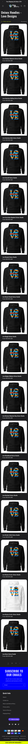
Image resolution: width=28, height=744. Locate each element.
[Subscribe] (23, 685)
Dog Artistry (8, 736)
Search (4, 697)
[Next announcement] (25, 1)
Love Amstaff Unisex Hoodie (10, 177)
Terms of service (14, 738)
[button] (14, 742)
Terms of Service (7, 710)
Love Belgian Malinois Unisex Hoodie (12, 376)
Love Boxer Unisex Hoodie (9, 654)
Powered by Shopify (15, 736)
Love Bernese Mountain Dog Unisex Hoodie (13, 416)
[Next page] (19, 663)
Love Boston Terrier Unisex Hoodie (11, 574)
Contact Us (5, 700)
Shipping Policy (6, 713)
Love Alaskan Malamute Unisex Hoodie (12, 58)
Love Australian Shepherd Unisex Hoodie (13, 217)
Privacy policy (6, 707)
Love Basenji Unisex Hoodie (10, 257)
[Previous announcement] (2, 1)
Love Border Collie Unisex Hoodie (11, 535)
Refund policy (23, 736)
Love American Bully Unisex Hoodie (12, 138)
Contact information (15, 740)
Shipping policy (22, 738)
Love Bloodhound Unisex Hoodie (11, 455)
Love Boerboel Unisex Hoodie (10, 495)
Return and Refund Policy (9, 703)
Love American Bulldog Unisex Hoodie (12, 98)
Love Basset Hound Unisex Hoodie (11, 297)
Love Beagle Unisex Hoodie (9, 336)
